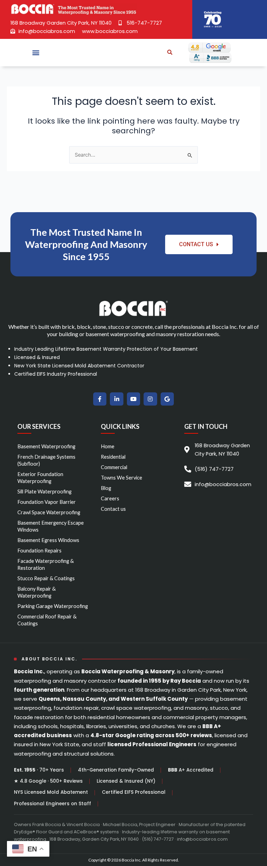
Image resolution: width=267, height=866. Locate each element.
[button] (36, 52)
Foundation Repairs (39, 550)
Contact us (113, 509)
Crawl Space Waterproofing (48, 512)
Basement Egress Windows (48, 540)
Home (107, 446)
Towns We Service (121, 478)
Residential (113, 457)
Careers (110, 498)
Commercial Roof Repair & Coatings (46, 620)
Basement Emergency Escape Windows (50, 526)
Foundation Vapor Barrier (46, 502)
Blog (106, 488)
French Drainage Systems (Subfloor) (46, 460)
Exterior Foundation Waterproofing (40, 477)
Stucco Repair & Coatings (46, 578)
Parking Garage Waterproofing (52, 606)
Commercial (114, 467)
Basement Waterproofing (46, 446)
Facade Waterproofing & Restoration (45, 564)
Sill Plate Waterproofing (44, 491)
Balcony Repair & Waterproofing (36, 592)
